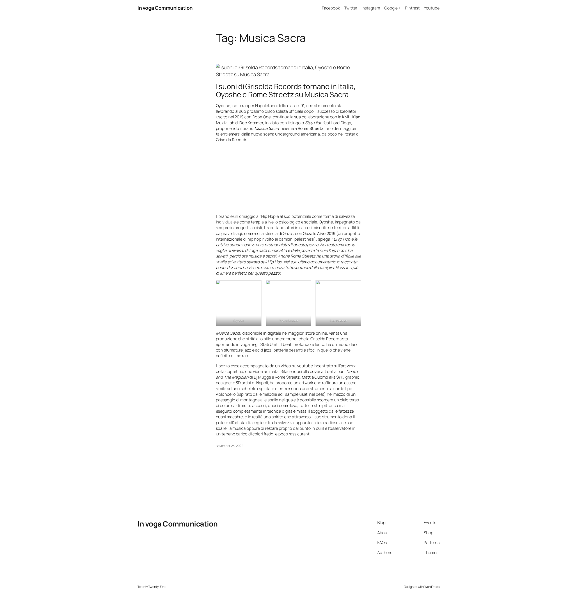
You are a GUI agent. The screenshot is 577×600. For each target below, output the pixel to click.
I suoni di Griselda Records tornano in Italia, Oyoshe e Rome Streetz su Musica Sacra (286, 90)
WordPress (432, 586)
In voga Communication (165, 8)
